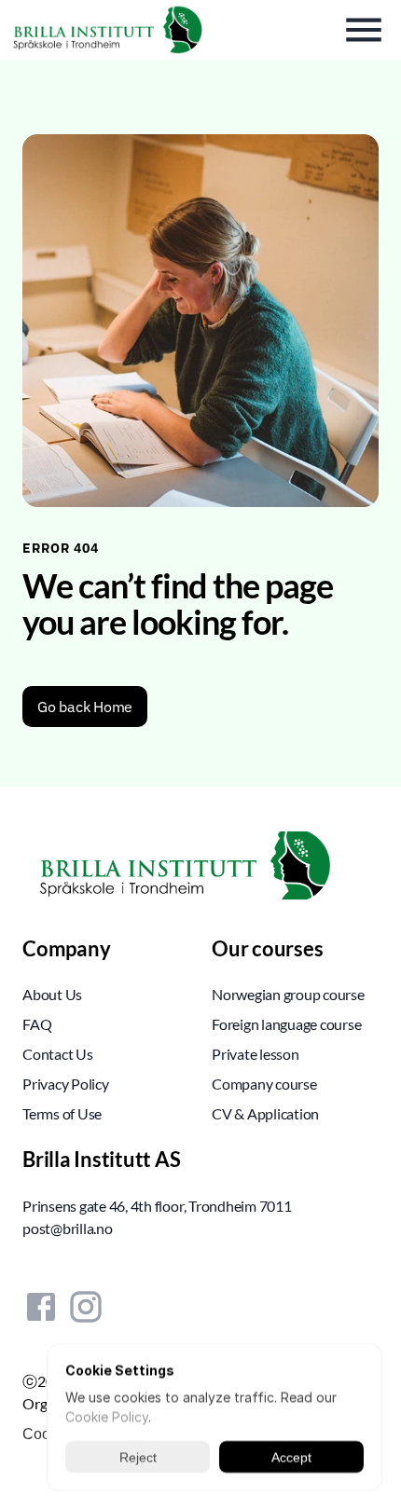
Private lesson (255, 1054)
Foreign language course (286, 1024)
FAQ (36, 1024)
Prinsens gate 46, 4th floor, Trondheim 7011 (157, 1206)
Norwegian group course (288, 994)
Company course (264, 1083)
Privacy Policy (65, 1083)
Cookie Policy (106, 1416)
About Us (52, 994)
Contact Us (57, 1054)
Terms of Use (62, 1113)
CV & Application (265, 1113)
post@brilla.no (67, 1228)
